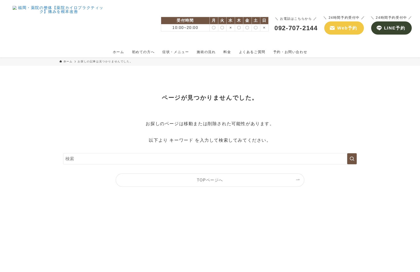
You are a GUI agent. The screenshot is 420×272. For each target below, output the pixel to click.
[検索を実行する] (352, 158)
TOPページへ (210, 180)
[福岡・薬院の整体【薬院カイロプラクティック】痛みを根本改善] (59, 24)
